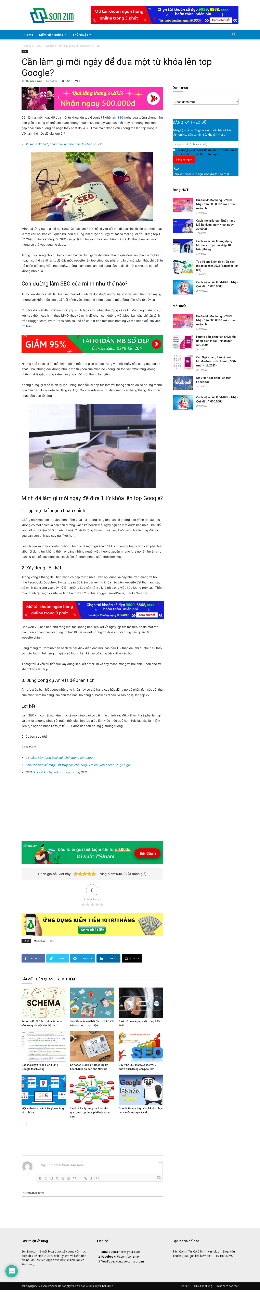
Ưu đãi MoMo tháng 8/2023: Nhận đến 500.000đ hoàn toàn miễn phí (216, 204)
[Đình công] (57, 1178)
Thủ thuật (80, 35)
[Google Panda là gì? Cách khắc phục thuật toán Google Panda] (141, 1090)
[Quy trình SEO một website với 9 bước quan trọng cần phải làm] (141, 1046)
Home (28, 35)
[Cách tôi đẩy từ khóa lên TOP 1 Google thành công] (44, 1046)
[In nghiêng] (46, 1178)
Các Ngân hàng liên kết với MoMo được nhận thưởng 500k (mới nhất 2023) (216, 361)
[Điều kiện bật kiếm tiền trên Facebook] (183, 383)
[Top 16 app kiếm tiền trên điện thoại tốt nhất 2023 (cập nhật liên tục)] (183, 267)
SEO (39, 45)
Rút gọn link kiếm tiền (198, 1256)
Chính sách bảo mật (227, 1286)
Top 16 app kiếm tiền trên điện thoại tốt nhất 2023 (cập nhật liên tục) (217, 265)
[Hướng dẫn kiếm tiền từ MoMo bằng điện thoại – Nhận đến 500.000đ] (183, 342)
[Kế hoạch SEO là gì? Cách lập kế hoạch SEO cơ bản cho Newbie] (92, 1046)
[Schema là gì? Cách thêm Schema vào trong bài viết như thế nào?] (44, 1003)
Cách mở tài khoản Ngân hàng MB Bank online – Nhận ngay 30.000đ (215, 224)
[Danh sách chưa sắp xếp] (69, 1178)
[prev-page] (24, 1124)
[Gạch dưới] (51, 1178)
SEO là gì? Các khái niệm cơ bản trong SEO (56, 772)
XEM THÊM (66, 979)
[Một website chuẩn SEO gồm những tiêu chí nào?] (44, 1090)
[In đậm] (40, 1178)
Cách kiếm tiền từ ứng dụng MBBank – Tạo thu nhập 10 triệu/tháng (214, 245)
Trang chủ (27, 45)
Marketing (40, 940)
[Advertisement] (92, 808)
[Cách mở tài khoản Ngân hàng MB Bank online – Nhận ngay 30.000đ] (183, 226)
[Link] (86, 1178)
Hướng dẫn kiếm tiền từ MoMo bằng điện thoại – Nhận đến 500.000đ (216, 341)
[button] (233, 35)
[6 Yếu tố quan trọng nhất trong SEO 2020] (141, 1003)
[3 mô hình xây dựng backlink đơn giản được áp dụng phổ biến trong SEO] (92, 1090)
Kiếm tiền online (51, 35)
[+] (96, 1178)
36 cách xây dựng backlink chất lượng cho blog (59, 758)
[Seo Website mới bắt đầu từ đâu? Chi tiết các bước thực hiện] (92, 1003)
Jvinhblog (213, 1251)
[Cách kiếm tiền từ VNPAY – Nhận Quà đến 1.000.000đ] (183, 287)
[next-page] (30, 1124)
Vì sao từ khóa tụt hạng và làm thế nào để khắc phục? (64, 144)
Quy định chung (203, 1286)
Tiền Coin (179, 1251)
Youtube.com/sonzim (130, 1261)
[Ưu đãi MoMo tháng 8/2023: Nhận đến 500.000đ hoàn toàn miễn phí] (183, 205)
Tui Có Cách (196, 1251)
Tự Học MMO (224, 1256)
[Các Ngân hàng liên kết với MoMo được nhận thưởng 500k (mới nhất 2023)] (183, 362)
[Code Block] (80, 1178)
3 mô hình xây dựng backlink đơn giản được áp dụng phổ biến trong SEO (90, 1112)
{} (91, 1178)
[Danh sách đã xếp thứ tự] (63, 1178)
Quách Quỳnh (34, 80)
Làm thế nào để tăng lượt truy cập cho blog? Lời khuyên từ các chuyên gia (78, 765)
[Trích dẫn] (74, 1178)
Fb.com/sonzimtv (128, 1256)
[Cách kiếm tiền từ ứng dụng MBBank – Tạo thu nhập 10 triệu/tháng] (183, 246)
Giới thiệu (185, 1286)
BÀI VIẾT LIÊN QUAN (37, 979)
